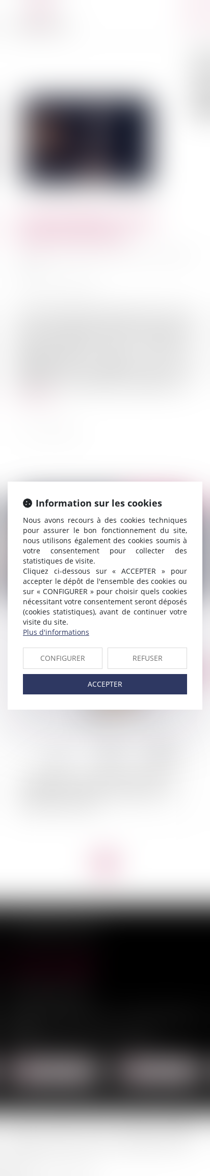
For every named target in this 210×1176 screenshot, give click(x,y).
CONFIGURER (62, 658)
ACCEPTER (105, 684)
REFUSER (148, 658)
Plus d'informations (56, 632)
